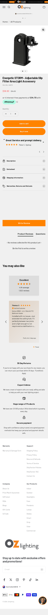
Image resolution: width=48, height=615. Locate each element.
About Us (6, 489)
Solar (28, 526)
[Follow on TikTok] (30, 579)
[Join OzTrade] (24, 2)
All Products (15, 21)
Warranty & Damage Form (12, 451)
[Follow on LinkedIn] (37, 579)
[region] (24, 321)
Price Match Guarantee (11, 493)
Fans (28, 501)
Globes (29, 514)
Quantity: (6, 109)
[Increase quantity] (15, 113)
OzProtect (6, 497)
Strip (28, 522)
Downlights (31, 497)
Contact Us (31, 476)
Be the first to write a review (24, 248)
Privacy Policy (32, 455)
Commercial (31, 531)
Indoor (29, 489)
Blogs (5, 505)
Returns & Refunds (33, 459)
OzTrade (5, 514)
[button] (24, 248)
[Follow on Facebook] (4, 579)
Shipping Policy (32, 451)
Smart (29, 518)
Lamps (29, 510)
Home (5, 21)
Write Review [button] (24, 223)
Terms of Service (33, 463)
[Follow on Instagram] (17, 579)
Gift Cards (6, 510)
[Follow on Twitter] (11, 579)
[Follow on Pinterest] (24, 579)
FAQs (4, 501)
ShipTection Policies (34, 467)
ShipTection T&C (33, 472)
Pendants (30, 505)
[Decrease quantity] (6, 113)
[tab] (25, 234)
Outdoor (30, 493)
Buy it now (24, 131)
